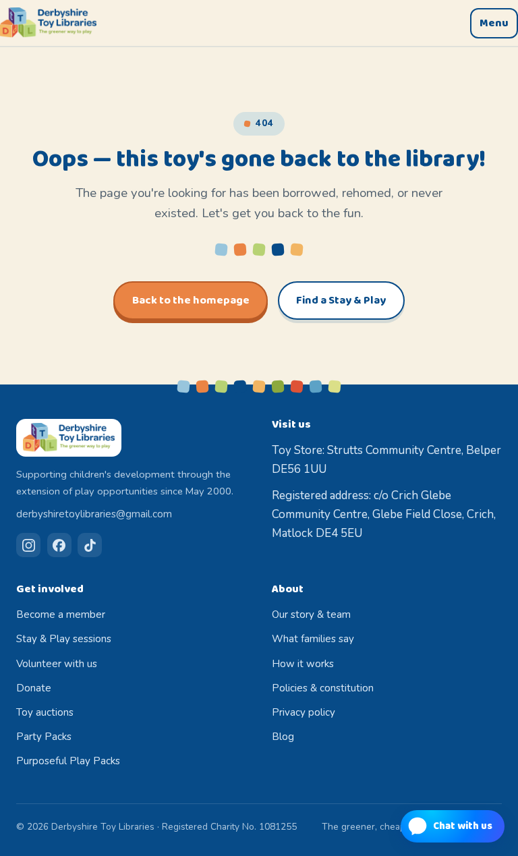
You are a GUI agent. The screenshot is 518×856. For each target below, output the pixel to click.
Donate (33, 688)
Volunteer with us (56, 663)
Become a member (60, 614)
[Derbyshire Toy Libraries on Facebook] (59, 545)
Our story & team (311, 614)
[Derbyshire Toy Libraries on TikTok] (90, 545)
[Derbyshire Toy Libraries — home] (48, 22)
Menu (494, 23)
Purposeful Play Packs (68, 761)
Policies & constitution (323, 688)
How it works (303, 663)
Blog (283, 736)
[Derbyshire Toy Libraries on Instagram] (28, 545)
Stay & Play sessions (63, 639)
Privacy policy (303, 712)
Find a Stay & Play (341, 300)
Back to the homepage (191, 300)
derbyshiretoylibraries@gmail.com (94, 514)
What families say (313, 639)
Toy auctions (45, 712)
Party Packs (43, 736)
